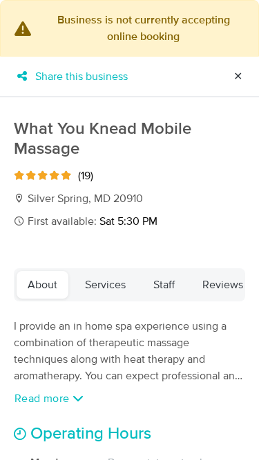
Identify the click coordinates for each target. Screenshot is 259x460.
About (42, 284)
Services (105, 284)
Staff (164, 284)
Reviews (222, 284)
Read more (44, 398)
